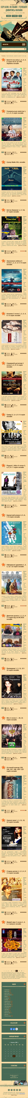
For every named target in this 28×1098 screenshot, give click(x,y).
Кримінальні (9, 505)
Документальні (8, 994)
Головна (8, 16)
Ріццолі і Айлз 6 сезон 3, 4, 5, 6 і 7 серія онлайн (16, 466)
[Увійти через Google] (16, 1029)
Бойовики (7, 989)
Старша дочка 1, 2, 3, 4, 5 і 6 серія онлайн (16, 872)
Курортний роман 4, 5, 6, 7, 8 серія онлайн (16, 516)
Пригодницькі (8, 1006)
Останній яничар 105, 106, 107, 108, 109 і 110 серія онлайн (15, 769)
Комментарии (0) (10, 103)
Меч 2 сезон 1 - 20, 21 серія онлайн (15, 719)
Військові (8, 605)
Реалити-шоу (9, 961)
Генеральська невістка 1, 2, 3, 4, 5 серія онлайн (16, 112)
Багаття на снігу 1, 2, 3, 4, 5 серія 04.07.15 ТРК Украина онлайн (16, 61)
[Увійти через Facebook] (14, 1029)
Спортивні (7, 1007)
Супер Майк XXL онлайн (16, 162)
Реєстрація (14, 16)
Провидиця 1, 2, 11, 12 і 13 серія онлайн (15, 669)
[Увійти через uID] (11, 1029)
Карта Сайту (14, 1095)
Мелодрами (8, 101)
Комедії (7, 200)
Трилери (8, 353)
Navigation (5, 44)
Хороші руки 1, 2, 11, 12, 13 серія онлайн (16, 821)
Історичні (8, 810)
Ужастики (7, 1011)
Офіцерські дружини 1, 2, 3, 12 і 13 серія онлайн (16, 565)
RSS (23, 12)
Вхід (20, 16)
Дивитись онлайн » (21, 97)
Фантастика (8, 303)
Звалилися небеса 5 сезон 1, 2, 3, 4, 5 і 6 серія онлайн (16, 262)
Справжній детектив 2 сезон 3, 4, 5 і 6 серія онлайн (15, 365)
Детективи (8, 404)
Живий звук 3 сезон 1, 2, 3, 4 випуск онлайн (16, 923)
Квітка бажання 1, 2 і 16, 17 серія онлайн (16, 211)
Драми (7, 455)
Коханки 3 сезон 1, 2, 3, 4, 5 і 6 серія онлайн (16, 314)
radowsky (8, 102)
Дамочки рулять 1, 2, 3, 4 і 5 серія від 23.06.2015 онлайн (16, 617)
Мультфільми (8, 1004)
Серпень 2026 (14, 1042)
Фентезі (6, 1014)
